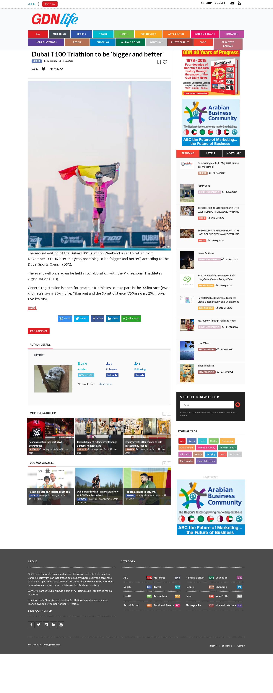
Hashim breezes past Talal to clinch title (49, 492)
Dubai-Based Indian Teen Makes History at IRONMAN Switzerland (97, 493)
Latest (210, 153)
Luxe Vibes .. (204, 343)
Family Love (204, 186)
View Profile (87, 375)
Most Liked (233, 153)
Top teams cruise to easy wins (140, 492)
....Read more (105, 384)
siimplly (53, 61)
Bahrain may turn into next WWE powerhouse (45, 444)
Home (213, 645)
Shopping (103, 42)
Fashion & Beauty (204, 34)
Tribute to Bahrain (228, 44)
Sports (81, 34)
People (77, 42)
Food (203, 42)
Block (138, 375)
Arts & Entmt (176, 34)
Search (218, 3)
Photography (180, 42)
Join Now (50, 4)
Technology (148, 34)
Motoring (59, 34)
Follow (111, 375)
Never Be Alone (206, 253)
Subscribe (227, 645)
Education (231, 34)
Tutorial (204, 3)
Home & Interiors (46, 42)
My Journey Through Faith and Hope (217, 321)
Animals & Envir (130, 42)
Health (124, 34)
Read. (32, 308)
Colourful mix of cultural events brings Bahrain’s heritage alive (97, 444)
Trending (187, 153)
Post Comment (38, 331)
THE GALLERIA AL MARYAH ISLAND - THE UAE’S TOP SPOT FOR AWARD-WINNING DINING (218, 211)
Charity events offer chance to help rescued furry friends (143, 444)
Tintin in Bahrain (206, 366)
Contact (241, 645)
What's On (156, 42)
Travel (103, 34)
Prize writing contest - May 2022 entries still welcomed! (218, 165)
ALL (38, 34)
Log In (31, 3)
